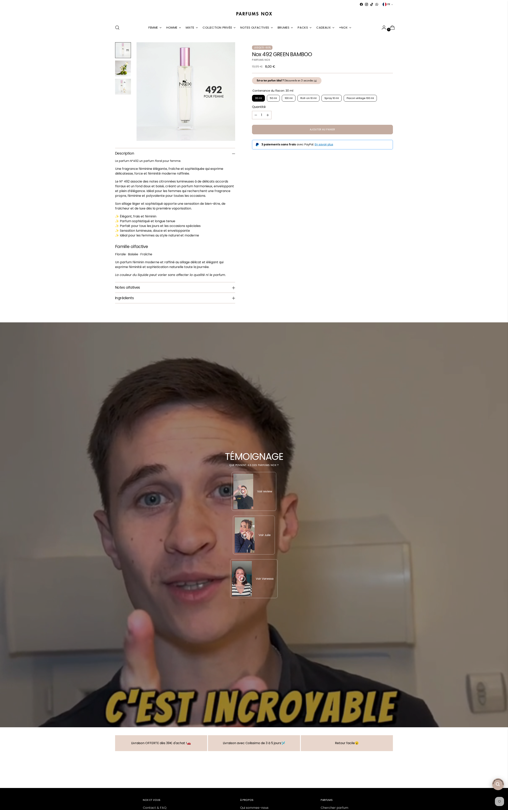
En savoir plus (324, 144)
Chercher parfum (334, 807)
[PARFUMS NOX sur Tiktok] (371, 4)
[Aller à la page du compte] (382, 28)
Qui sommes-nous (254, 807)
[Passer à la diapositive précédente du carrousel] (380, 774)
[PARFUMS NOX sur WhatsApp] (377, 4)
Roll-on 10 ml (308, 98)
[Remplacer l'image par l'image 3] (123, 87)
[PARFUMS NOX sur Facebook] (361, 4)
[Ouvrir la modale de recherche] (117, 28)
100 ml (288, 98)
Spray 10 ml (331, 98)
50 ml (273, 98)
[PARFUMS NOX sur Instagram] (366, 4)
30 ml (258, 98)
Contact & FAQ (154, 807)
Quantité (259, 107)
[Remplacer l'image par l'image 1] (123, 50)
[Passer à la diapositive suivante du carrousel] (389, 774)
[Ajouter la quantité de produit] (267, 115)
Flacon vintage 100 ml (360, 98)
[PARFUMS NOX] (254, 14)
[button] (79, 773)
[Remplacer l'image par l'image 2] (123, 68)
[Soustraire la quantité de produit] (255, 115)
